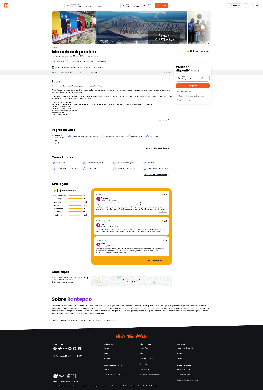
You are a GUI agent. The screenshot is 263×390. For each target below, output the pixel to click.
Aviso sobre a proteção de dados (65, 386)
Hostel (55, 47)
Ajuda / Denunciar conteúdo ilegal (115, 375)
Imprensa (180, 353)
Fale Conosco (108, 369)
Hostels (106, 348)
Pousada (107, 359)
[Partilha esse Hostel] (209, 43)
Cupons (104, 386)
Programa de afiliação (184, 375)
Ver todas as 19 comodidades (94, 62)
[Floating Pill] (203, 27)
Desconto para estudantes (149, 375)
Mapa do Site (135, 386)
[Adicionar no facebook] (55, 348)
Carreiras (180, 359)
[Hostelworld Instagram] (65, 348)
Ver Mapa (74, 56)
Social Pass (144, 348)
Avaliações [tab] (93, 72)
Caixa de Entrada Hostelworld (187, 380)
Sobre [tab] (54, 72)
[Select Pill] (252, 5)
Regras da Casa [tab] (66, 72)
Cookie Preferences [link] (150, 386)
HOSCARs (143, 364)
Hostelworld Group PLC (185, 348)
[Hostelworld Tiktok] (79, 348)
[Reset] (117, 5)
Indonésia (64, 56)
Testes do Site (123, 386)
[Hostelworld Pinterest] (74, 348)
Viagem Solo (144, 369)
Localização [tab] (81, 72)
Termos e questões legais (89, 386)
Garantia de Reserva (147, 359)
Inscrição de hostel (183, 369)
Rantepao (55, 56)
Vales (112, 386)
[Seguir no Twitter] (60, 348)
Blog (142, 353)
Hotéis (106, 353)
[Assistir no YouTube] (70, 348)
